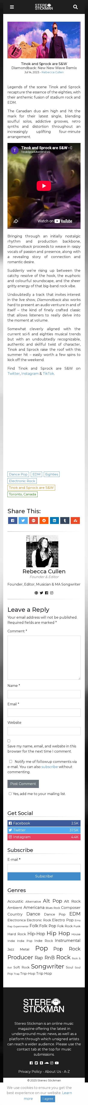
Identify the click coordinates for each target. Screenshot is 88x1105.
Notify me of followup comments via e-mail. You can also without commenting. (42, 767)
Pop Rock (67, 949)
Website (14, 723)
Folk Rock (65, 926)
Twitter (13, 374)
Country (14, 914)
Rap (39, 957)
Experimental (20, 926)
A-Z (67, 1072)
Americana (34, 907)
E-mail (14, 860)
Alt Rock (72, 901)
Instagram (30, 374)
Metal (24, 949)
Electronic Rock (39, 920)
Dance (33, 914)
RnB (49, 958)
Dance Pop (55, 914)
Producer (20, 957)
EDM (75, 914)
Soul (69, 967)
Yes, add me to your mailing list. (39, 794)
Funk (77, 926)
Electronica (16, 920)
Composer (71, 907)
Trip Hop (44, 973)
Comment (17, 631)
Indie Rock (43, 941)
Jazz (10, 949)
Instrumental (68, 940)
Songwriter (47, 966)
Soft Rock (21, 967)
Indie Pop (24, 941)
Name (13, 686)
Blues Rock (53, 907)
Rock (63, 957)
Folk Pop (47, 926)
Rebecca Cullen (53, 72)
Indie (11, 941)
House (76, 934)
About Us (53, 1072)
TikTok (48, 374)
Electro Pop (62, 920)
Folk (33, 925)
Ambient (14, 908)
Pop (41, 948)
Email (13, 704)
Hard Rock (16, 934)
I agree (48, 1099)
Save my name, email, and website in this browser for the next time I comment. (41, 748)
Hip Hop (58, 933)
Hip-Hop (36, 933)
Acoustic (15, 901)
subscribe (49, 767)
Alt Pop (52, 901)
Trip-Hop (27, 973)
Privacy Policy (30, 1072)
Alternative (33, 901)
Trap (16, 973)
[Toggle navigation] (13, 7)
